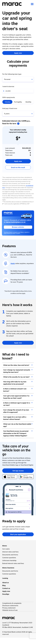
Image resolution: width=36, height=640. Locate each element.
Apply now (18, 53)
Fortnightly (18, 102)
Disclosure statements (10, 605)
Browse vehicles (18, 227)
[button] (32, 4)
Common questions (9, 558)
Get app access (18, 471)
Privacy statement (8, 608)
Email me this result (18, 167)
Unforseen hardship (9, 560)
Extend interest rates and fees (13, 563)
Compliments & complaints (11, 603)
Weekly (7, 102)
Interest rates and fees (10, 552)
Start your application (18, 534)
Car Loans (6, 549)
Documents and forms (10, 555)
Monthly (28, 102)
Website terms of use (10, 610)
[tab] (18, 365)
